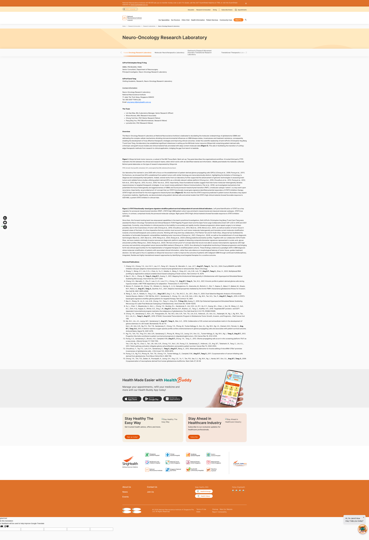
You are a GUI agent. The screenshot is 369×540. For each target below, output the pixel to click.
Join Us (150, 492)
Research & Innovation (134, 26)
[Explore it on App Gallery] (172, 398)
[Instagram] (237, 491)
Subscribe (194, 437)
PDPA (198, 512)
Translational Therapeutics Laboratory (235, 53)
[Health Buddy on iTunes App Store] (131, 398)
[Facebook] (233, 491)
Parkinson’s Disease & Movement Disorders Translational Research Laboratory (200, 52)
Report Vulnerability (219, 512)
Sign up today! (132, 437)
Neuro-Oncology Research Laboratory (137, 53)
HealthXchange (205, 491)
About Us (126, 487)
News (125, 492)
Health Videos (205, 496)
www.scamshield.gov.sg (139, 5)
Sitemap (215, 509)
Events (125, 497)
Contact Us (152, 487)
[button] (124, 52)
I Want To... (238, 20)
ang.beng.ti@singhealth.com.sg (139, 102)
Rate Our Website (226, 509)
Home (124, 26)
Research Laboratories (149, 26)
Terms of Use (201, 509)
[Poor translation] (6, 526)
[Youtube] (243, 491)
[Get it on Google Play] (152, 398)
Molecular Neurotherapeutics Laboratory (169, 53)
